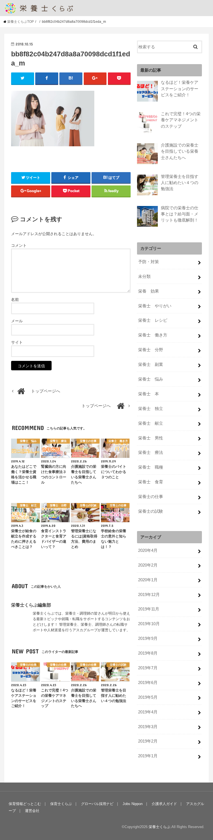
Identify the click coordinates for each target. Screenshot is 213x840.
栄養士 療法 (150, 452)
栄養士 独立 (150, 408)
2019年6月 (148, 682)
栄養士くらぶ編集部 (31, 604)
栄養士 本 (148, 394)
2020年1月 (148, 580)
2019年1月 (148, 756)
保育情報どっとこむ (25, 804)
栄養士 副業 (150, 364)
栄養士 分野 (150, 350)
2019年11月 (148, 609)
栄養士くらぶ (159, 827)
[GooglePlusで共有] (95, 78)
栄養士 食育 (150, 482)
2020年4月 (148, 550)
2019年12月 (149, 594)
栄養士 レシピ (152, 320)
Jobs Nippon (133, 804)
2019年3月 (148, 727)
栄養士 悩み (150, 379)
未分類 (144, 276)
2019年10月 (149, 624)
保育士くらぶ (61, 804)
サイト (17, 342)
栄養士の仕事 (150, 496)
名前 (15, 299)
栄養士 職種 (150, 467)
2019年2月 (148, 741)
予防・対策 (148, 262)
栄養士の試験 (150, 511)
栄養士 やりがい (154, 306)
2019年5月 (148, 697)
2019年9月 (148, 638)
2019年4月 (148, 712)
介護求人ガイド (164, 804)
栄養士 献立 (150, 423)
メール (17, 321)
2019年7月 (148, 668)
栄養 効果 (148, 291)
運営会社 (32, 811)
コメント (19, 245)
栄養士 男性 (150, 438)
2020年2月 (148, 565)
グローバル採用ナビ (97, 804)
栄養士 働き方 (152, 335)
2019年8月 (148, 653)
